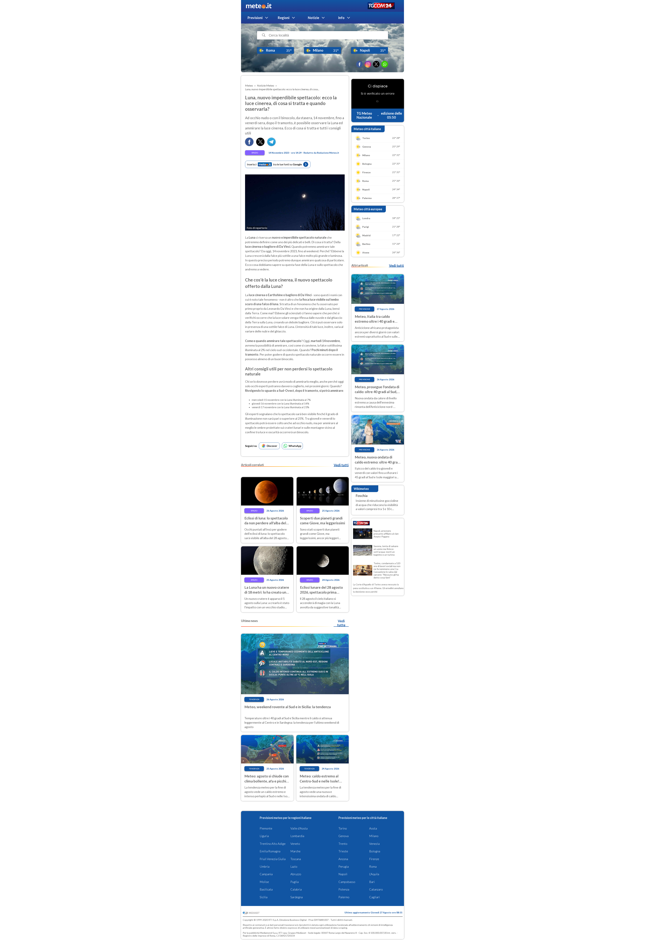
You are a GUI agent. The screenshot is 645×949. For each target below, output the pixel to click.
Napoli (342, 874)
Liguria (264, 836)
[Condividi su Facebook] (249, 145)
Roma (373, 866)
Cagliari (374, 897)
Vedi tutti (341, 465)
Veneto (295, 843)
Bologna (374, 851)
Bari (372, 882)
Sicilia (263, 897)
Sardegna (296, 897)
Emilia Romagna (270, 851)
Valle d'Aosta (299, 828)
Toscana (295, 859)
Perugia (343, 866)
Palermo (343, 897)
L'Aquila (374, 874)
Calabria (296, 889)
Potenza (343, 889)
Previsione (364, 309)
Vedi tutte (341, 623)
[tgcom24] (381, 6)
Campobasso (346, 882)
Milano (373, 836)
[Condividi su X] (260, 145)
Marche (295, 851)
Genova (343, 836)
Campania (266, 874)
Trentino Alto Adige (273, 843)
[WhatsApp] (384, 64)
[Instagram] (367, 64)
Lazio (293, 866)
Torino (342, 828)
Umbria (264, 866)
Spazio (254, 152)
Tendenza (254, 699)
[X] (376, 64)
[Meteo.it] (258, 6)
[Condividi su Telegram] (271, 145)
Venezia (374, 843)
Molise (264, 882)
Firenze (374, 859)
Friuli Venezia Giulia (273, 859)
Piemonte (266, 828)
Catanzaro (376, 889)
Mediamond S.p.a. (269, 932)
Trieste (343, 851)
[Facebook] (359, 64)
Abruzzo (295, 874)
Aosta (373, 828)
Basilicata (266, 889)
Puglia (294, 882)
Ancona (343, 859)
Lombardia (297, 836)
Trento (342, 843)
